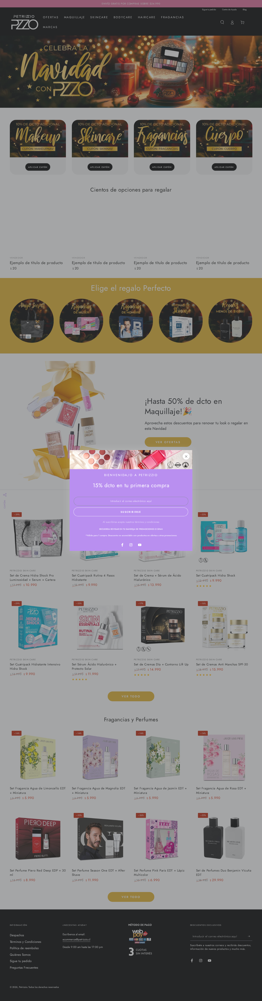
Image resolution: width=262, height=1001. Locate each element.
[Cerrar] (186, 456)
